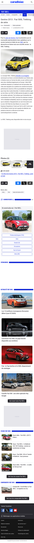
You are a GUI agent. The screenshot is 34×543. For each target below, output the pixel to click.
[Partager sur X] (24, 32)
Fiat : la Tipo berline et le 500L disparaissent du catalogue (16, 367)
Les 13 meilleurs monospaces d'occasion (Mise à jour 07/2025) (15, 312)
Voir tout (30, 164)
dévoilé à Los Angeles (22, 76)
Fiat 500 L (5, 11)
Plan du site (20, 527)
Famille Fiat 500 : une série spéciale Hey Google (15, 395)
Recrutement (3, 527)
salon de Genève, (10, 38)
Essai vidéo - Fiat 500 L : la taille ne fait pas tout (22, 466)
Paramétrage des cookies (23, 533)
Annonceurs (20, 520)
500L (21, 42)
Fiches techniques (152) (17, 235)
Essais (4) (17, 242)
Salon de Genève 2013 (18, 192)
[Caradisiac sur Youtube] (15, 511)
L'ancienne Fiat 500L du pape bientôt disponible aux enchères (14, 340)
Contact (2, 520)
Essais (8, 14)
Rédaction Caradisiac (5, 523)
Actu (25, 14)
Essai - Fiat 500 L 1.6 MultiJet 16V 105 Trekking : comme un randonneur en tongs (21, 446)
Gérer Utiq (3, 537)
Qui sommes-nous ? (22, 523)
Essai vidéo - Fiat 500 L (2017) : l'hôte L (22, 436)
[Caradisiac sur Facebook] (3, 511)
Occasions (17, 246)
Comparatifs (14, 14)
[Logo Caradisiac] (17, 3)
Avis (21, 14)
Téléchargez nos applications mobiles (14, 516)
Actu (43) (17, 254)
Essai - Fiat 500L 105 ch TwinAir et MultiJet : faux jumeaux (22, 455)
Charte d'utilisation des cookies (7, 533)
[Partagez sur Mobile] (30, 32)
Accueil (2, 14)
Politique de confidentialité (23, 530)
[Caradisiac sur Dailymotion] (11, 511)
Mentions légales (4, 530)
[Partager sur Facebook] (18, 32)
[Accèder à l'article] (17, 301)
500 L (3, 192)
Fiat (17, 38)
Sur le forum (17, 250)
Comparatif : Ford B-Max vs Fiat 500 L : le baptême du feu (22, 487)
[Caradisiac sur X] (7, 511)
